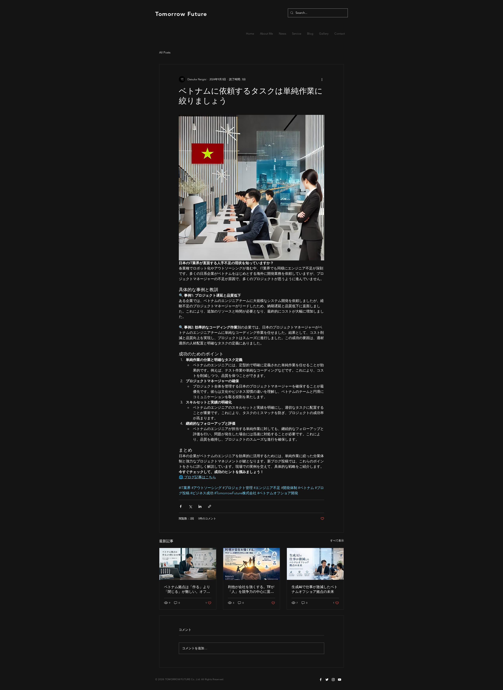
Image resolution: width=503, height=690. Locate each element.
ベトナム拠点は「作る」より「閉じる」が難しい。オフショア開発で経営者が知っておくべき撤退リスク (187, 589)
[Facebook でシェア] (181, 506)
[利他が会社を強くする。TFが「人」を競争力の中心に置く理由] (251, 564)
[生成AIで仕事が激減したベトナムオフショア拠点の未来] (315, 564)
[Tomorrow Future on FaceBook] (321, 680)
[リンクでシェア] (209, 506)
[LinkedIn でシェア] (200, 506)
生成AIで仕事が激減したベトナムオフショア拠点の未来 (315, 589)
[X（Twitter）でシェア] (190, 506)
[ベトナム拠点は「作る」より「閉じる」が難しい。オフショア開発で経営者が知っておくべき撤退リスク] (187, 564)
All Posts (164, 52)
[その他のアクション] (321, 79)
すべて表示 (337, 540)
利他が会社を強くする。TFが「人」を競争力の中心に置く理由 (251, 589)
